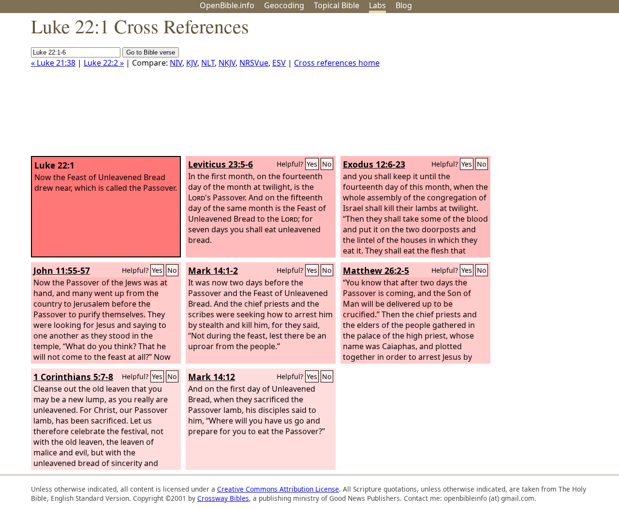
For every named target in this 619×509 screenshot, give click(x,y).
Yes (312, 164)
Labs (377, 5)
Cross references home (337, 62)
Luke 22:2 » (104, 62)
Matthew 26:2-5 (376, 270)
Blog (404, 5)
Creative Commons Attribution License (278, 489)
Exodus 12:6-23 (374, 164)
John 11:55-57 (61, 270)
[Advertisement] (521, 88)
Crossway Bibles (223, 498)
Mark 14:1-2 (213, 270)
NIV (176, 62)
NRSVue (253, 62)
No (327, 164)
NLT (208, 62)
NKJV (227, 62)
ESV (279, 62)
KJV (191, 62)
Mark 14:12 (211, 376)
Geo (284, 5)
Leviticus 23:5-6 (220, 164)
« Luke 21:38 (53, 62)
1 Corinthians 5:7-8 (73, 376)
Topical (336, 5)
